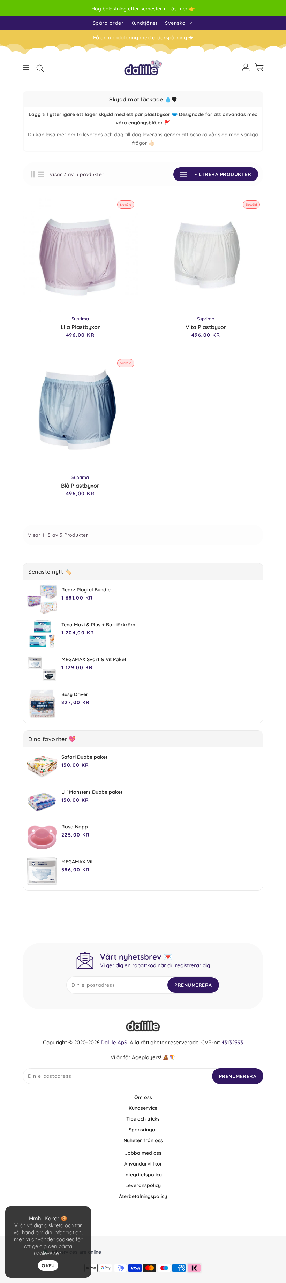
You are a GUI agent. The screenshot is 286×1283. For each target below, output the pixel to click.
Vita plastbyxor (206, 327)
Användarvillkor (143, 1164)
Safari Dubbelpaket (84, 757)
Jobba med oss (143, 1153)
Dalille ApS (114, 1042)
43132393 (232, 1042)
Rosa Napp (74, 827)
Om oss (143, 1097)
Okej (48, 1265)
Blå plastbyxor (80, 485)
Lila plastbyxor (80, 327)
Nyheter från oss (143, 1140)
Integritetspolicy (143, 1174)
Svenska (175, 23)
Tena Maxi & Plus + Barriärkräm (98, 624)
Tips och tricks (143, 1119)
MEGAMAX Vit (77, 861)
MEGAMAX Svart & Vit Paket (93, 659)
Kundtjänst (143, 23)
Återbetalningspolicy (143, 1196)
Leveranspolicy (143, 1185)
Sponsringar (143, 1130)
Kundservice (143, 1108)
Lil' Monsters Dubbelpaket (91, 792)
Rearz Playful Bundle (86, 590)
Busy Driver (74, 694)
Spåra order (108, 23)
